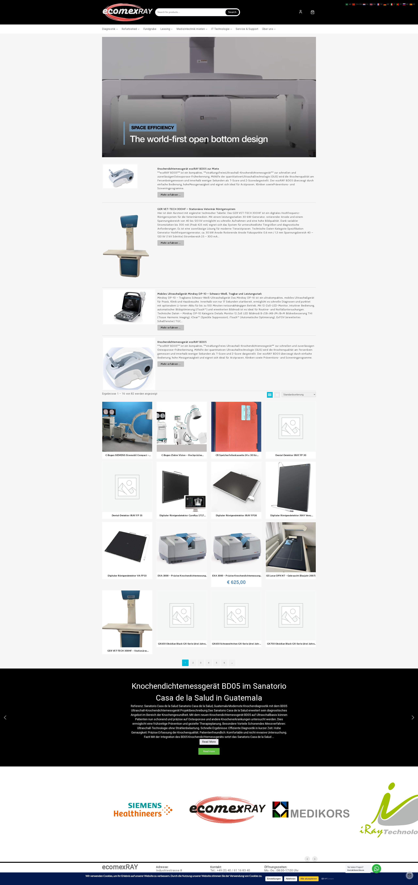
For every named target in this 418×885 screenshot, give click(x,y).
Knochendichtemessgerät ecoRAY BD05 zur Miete (188, 168)
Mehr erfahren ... (171, 194)
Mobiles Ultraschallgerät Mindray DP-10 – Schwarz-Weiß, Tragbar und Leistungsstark (209, 293)
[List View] (277, 395)
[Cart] (312, 12)
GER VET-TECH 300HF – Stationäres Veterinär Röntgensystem (196, 209)
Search (232, 12)
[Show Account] (301, 12)
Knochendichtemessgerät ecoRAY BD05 (182, 341)
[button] (5, 717)
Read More (210, 742)
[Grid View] (270, 395)
